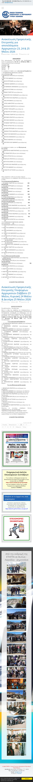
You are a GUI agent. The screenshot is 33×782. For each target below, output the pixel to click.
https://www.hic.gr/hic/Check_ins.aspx (15, 509)
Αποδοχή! (27, 778)
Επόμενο (18, 427)
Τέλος (24, 427)
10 (13, 427)
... (28, 424)
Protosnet (19, 773)
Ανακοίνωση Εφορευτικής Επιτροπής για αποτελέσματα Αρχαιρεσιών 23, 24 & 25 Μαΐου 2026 (16, 45)
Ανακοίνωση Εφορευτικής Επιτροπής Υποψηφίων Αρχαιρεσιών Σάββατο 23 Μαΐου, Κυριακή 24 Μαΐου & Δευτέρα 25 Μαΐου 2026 (16, 293)
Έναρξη (5, 424)
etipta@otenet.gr (9, 2)
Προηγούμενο (12, 424)
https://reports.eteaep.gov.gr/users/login (16, 482)
